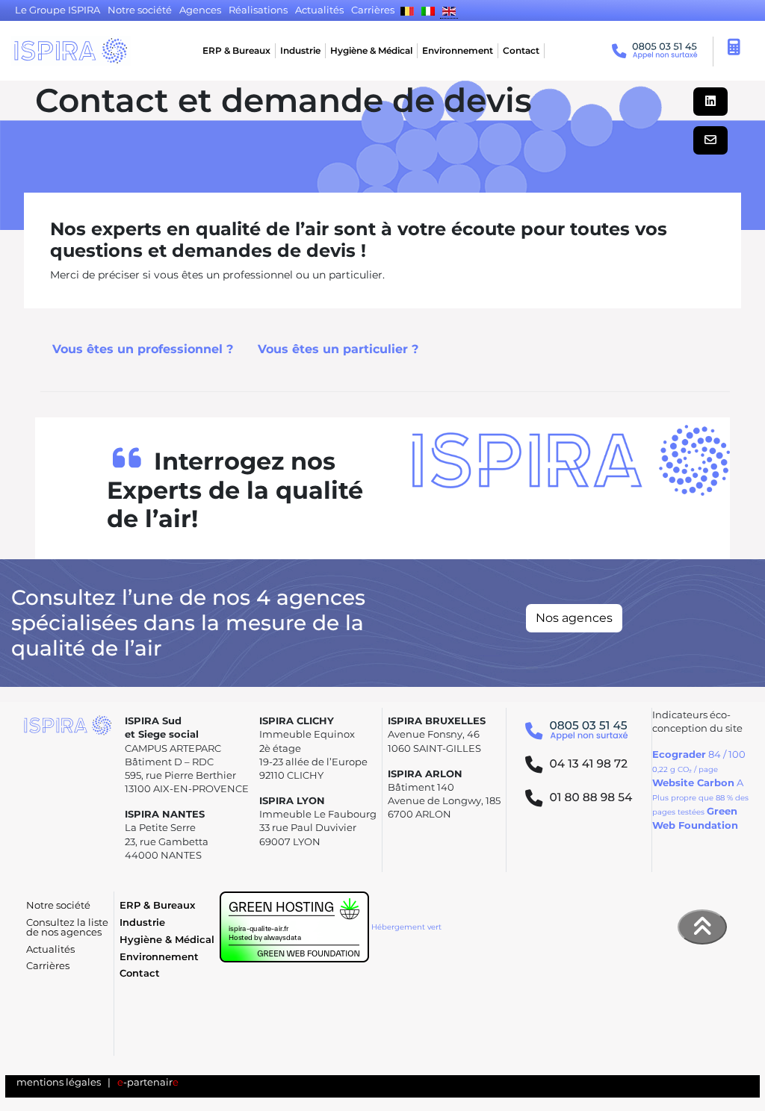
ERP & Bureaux (236, 50)
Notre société (58, 905)
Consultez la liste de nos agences (67, 927)
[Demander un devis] (734, 49)
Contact (521, 50)
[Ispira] (71, 50)
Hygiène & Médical (371, 50)
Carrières (47, 965)
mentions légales (58, 1082)
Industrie (300, 50)
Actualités (50, 949)
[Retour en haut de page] (702, 926)
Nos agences (574, 618)
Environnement (457, 50)
